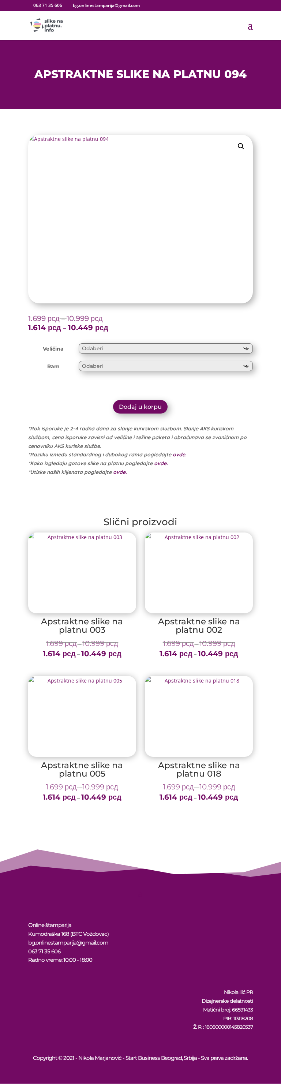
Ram (53, 366)
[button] (241, 146)
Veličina (53, 348)
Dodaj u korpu (140, 406)
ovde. (179, 454)
